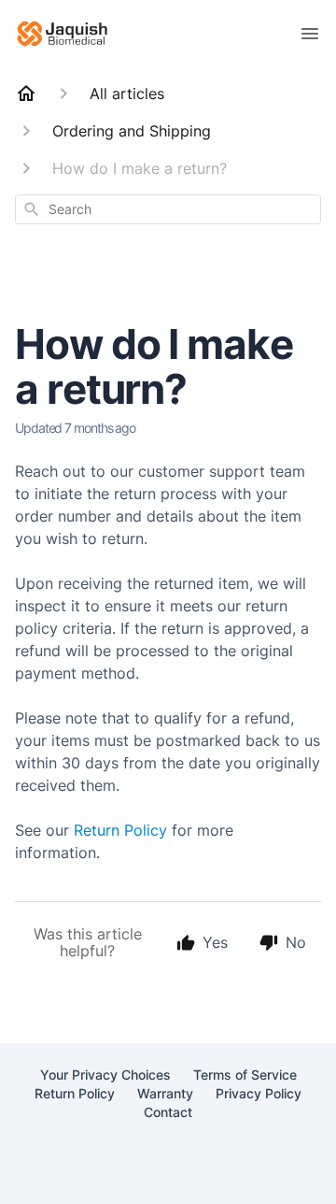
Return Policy (120, 830)
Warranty (165, 1093)
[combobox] (168, 209)
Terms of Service (245, 1074)
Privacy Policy (258, 1093)
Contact (168, 1112)
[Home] (26, 93)
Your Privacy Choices (105, 1074)
